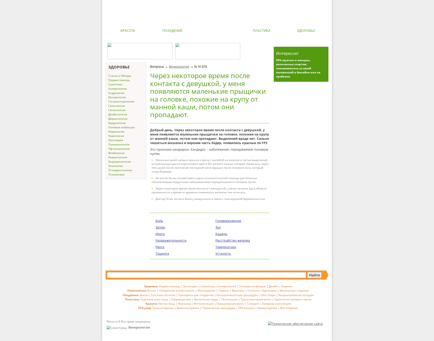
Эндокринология (119, 161)
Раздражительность (171, 240)
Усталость (223, 253)
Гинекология (116, 110)
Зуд (218, 227)
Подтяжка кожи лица (154, 299)
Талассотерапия (163, 308)
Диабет (273, 286)
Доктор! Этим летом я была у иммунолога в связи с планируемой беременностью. (211, 199)
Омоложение (217, 30)
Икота (160, 234)
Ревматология (117, 157)
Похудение (172, 30)
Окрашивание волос (230, 304)
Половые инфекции (121, 127)
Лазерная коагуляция (276, 304)
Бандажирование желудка (296, 295)
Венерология (117, 97)
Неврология (116, 131)
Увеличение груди (206, 299)
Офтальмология (119, 149)
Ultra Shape (268, 295)
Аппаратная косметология (176, 290)
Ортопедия (115, 140)
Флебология (116, 153)
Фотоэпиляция (204, 304)
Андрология (116, 93)
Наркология (116, 136)
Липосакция (229, 299)
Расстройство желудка (232, 240)
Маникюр (184, 304)
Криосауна (269, 290)
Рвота (160, 247)
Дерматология (117, 119)
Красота (127, 30)
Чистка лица (166, 304)
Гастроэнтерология (121, 101)
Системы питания (163, 295)
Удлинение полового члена (292, 299)
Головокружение (228, 221)
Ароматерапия (267, 308)
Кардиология (117, 123)
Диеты (144, 295)
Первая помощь (119, 80)
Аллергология (117, 89)
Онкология (115, 166)
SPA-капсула (246, 308)
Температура (225, 247)
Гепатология (116, 106)
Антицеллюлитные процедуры (237, 295)
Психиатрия (116, 174)
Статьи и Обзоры (119, 76)
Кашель (221, 234)
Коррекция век (181, 299)
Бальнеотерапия (188, 308)
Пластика (262, 30)
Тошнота (162, 253)
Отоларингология (120, 170)
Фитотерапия (289, 308)
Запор (160, 227)
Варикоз (286, 286)
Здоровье (306, 30)
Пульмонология (119, 144)
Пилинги (253, 290)
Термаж (223, 290)
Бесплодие (190, 286)
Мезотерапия (206, 290)
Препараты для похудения (196, 295)
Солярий (253, 304)
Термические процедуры (218, 308)
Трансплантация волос (256, 299)
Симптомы (115, 84)
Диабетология (117, 114)
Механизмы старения (294, 290)
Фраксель (238, 290)
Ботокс (151, 290)
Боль (159, 221)
